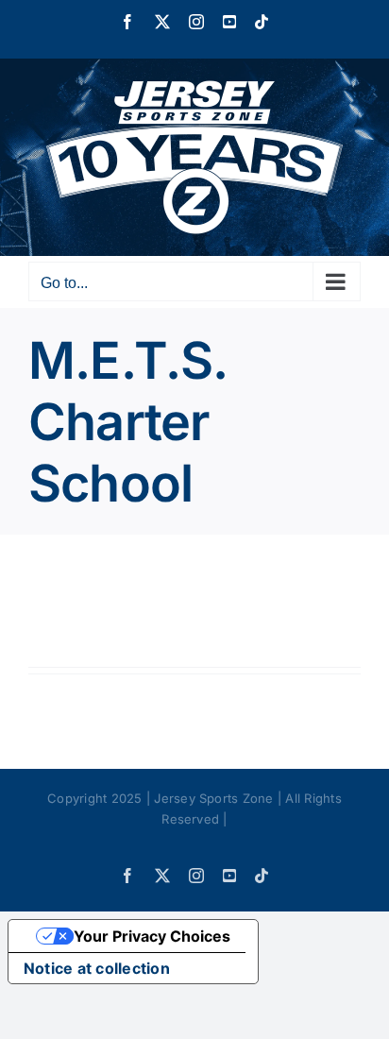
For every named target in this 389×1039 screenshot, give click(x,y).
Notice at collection (97, 968)
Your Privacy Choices (152, 936)
